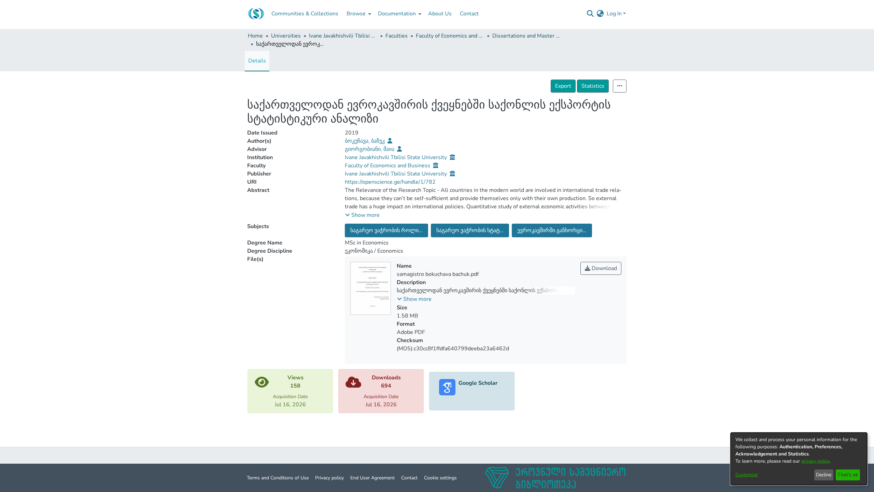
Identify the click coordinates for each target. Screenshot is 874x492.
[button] (362, 215)
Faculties (396, 36)
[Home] (256, 13)
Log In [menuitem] (614, 13)
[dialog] (799, 459)
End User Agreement (372, 478)
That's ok (847, 475)
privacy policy (815, 461)
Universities (286, 36)
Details (257, 61)
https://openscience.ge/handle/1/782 (390, 182)
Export (563, 86)
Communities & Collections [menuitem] (304, 13)
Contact (409, 478)
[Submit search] (590, 14)
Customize (746, 475)
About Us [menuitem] (440, 13)
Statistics (592, 86)
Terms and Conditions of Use (278, 478)
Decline (823, 475)
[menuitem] (358, 13)
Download (603, 268)
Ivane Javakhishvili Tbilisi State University (343, 36)
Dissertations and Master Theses (526, 36)
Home (255, 36)
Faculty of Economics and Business (450, 36)
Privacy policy (329, 478)
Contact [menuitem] (469, 13)
